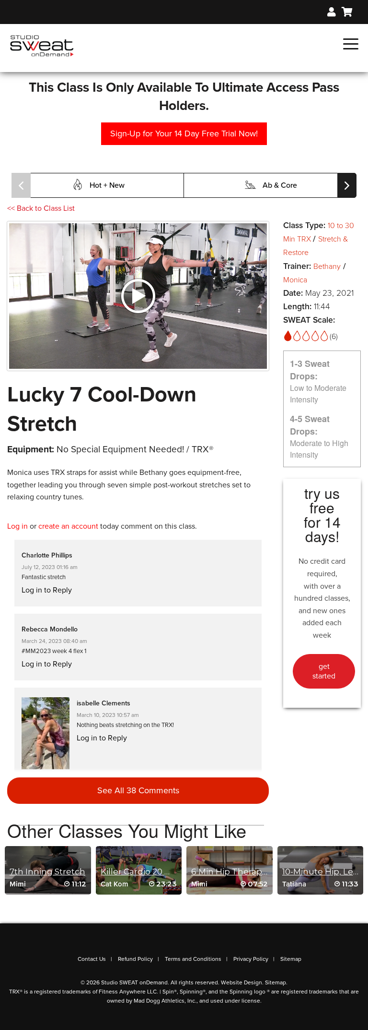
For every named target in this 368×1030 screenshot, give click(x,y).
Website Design (241, 982)
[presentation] (21, 185)
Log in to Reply (47, 590)
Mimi (18, 884)
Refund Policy (135, 959)
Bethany (327, 266)
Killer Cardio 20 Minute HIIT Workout (176, 871)
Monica (295, 280)
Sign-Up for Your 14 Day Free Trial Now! (184, 133)
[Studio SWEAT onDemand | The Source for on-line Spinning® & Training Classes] (42, 45)
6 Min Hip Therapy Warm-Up (250, 871)
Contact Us (92, 959)
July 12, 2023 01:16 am (50, 567)
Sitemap (290, 959)
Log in (17, 526)
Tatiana (294, 884)
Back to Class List (41, 208)
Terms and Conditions (193, 959)
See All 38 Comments (138, 790)
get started (323, 671)
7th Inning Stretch (47, 871)
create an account (68, 526)
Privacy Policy (250, 959)
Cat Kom (114, 884)
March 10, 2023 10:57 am (108, 715)
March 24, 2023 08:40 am (54, 641)
